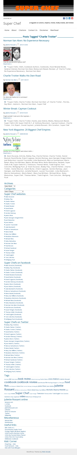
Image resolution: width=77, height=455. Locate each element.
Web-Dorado (46, 452)
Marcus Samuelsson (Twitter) (14, 346)
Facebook (8, 406)
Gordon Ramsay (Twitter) (13, 336)
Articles (22, 156)
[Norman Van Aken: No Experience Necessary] (38, 54)
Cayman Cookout (58, 123)
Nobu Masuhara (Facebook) (14, 303)
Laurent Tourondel (24, 160)
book (16, 379)
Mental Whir (8, 420)
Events (34, 121)
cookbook (10, 382)
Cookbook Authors (31, 67)
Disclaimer (44, 30)
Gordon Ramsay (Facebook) (14, 282)
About (14, 30)
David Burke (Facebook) (13, 277)
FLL (58, 382)
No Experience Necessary (14, 71)
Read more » (7, 64)
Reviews (52, 69)
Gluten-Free (19, 386)
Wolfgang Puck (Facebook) (13, 319)
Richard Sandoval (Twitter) (13, 360)
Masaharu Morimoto (11, 236)
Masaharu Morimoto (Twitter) (15, 353)
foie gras (61, 382)
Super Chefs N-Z (25, 123)
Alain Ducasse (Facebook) (13, 265)
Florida (66, 102)
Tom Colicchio (55, 175)
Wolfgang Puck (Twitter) (13, 371)
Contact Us (32, 30)
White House (29, 397)
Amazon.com (9, 402)
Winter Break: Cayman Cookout (19, 108)
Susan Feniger (9, 250)
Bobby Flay (30, 156)
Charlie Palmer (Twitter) (13, 327)
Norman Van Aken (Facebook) (14, 305)
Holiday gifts (35, 386)
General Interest (10, 69)
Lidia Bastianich (39, 160)
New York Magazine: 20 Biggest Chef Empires (26, 129)
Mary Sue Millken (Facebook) (14, 296)
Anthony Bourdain (42, 123)
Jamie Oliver (9, 215)
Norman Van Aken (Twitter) (14, 357)
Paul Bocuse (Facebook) (13, 307)
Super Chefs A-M (11, 123)
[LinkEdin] (69, 18)
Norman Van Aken (25, 69)
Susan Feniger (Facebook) (13, 310)
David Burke (16, 158)
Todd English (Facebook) (13, 314)
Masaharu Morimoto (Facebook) (15, 298)
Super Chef (41, 104)
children (55, 379)
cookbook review (27, 382)
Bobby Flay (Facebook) (12, 268)
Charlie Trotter (65, 69)
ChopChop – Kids (10, 444)
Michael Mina (37, 162)
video (22, 396)
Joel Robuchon (10, 160)
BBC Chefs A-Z (9, 427)
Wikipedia (8, 415)
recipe (9, 393)
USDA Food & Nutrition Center (14, 433)
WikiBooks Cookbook (11, 439)
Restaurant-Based (41, 69)
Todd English (54, 164)
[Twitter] (66, 18)
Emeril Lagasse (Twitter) (13, 334)
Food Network (12, 386)
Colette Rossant (65, 379)
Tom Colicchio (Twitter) (12, 369)
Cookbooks (44, 67)
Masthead (54, 30)
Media (50, 121)
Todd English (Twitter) (12, 367)
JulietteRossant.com (11, 408)
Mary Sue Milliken (17, 162)
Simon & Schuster (10, 411)
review (13, 393)
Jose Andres (42, 121)
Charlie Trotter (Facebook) (13, 272)
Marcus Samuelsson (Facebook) (15, 291)
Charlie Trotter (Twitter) (13, 329)
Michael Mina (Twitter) (12, 355)
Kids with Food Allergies (12, 448)
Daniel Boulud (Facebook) (13, 275)
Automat (6, 379)
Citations (22, 30)
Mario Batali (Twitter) (12, 348)
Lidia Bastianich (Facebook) (14, 289)
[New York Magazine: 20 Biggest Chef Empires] (38, 143)
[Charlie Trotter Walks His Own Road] (38, 89)
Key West (8, 104)
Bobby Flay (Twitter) (12, 325)
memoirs (16, 104)
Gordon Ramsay (41, 158)
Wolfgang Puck (19, 167)
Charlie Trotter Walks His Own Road (22, 75)
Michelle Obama (52, 390)
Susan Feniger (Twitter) (13, 362)
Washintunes (9, 422)
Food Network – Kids (11, 446)
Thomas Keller (42, 164)
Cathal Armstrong (35, 379)
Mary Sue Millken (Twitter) (13, 350)
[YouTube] (72, 18)
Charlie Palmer (42, 156)
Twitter (7, 413)
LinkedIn (7, 410)
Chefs (21, 67)
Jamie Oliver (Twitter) (12, 339)
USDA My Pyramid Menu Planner (15, 435)
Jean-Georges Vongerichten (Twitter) (17, 341)
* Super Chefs (12, 67)
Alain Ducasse (12, 156)
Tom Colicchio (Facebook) (13, 317)
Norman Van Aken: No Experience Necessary (26, 40)
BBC (10, 379)
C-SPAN (7, 404)
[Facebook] (64, 18)
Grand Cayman (27, 125)
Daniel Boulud (17, 169)
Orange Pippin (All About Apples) (15, 431)
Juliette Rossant (10, 45)
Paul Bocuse (9, 246)
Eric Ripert (15, 125)
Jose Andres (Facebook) (13, 286)
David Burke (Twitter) (12, 332)
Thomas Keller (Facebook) (13, 312)
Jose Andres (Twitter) (12, 343)
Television (31, 164)
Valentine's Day (8, 397)
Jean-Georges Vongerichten (60, 158)
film (46, 382)
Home (7, 30)
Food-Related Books (58, 67)
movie (62, 389)
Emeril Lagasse (28, 158)
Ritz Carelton (54, 125)
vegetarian (17, 397)
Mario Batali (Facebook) (12, 293)
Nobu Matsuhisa (50, 162)
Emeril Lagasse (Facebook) (14, 279)
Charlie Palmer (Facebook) (13, 270)
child (50, 379)
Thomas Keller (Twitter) (13, 364)
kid (16, 390)
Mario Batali (27, 173)
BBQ (13, 379)
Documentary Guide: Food (13, 429)
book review (24, 378)
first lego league (52, 382)
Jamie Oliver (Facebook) (13, 284)
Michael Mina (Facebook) (13, 300)
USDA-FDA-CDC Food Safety (14, 437)
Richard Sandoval (10, 248)
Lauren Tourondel (46, 171)
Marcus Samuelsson (55, 160)
